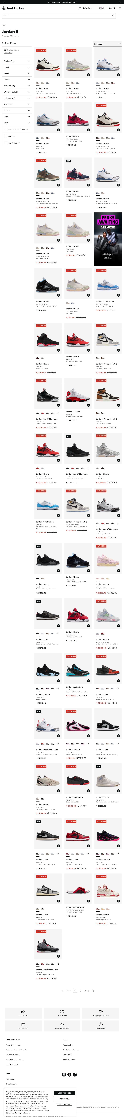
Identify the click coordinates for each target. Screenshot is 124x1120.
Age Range (8, 104)
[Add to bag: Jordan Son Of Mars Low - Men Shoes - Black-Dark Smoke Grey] (88, 460)
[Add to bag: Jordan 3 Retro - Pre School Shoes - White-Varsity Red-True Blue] (118, 185)
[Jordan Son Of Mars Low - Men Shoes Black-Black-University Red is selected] (37, 413)
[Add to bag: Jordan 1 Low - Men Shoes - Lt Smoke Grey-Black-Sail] (58, 901)
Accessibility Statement (15, 1059)
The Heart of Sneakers (71, 1050)
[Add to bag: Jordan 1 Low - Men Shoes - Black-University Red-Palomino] (58, 625)
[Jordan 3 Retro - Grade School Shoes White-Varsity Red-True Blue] (113, 138)
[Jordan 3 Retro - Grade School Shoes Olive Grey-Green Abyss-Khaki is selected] (37, 193)
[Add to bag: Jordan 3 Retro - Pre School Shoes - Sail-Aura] (88, 295)
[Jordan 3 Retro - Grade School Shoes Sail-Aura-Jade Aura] (103, 83)
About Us (66, 1045)
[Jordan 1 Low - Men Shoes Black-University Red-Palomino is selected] (37, 633)
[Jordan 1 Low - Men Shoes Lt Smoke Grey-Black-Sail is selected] (37, 909)
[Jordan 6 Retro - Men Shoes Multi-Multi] (42, 358)
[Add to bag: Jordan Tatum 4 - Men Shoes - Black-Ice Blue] (58, 680)
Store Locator (11, 1084)
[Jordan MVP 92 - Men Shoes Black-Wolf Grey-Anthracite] (42, 799)
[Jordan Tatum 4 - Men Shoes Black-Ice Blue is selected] (37, 688)
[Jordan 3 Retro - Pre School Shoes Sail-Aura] (103, 193)
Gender (7, 80)
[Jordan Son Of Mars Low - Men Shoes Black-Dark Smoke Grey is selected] (68, 468)
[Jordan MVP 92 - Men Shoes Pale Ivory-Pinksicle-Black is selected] (37, 799)
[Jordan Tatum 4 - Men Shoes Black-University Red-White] (42, 688)
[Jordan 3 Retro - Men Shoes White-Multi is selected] (37, 138)
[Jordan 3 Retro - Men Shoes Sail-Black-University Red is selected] (37, 83)
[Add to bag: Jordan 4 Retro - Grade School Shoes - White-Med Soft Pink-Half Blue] (118, 625)
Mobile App (10, 1079)
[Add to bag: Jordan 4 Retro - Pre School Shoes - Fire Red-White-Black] (88, 130)
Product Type (9, 61)
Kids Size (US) (9, 98)
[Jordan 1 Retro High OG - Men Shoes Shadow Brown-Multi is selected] (98, 413)
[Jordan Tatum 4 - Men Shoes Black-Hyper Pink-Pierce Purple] (83, 743)
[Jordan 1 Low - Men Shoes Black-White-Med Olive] (42, 909)
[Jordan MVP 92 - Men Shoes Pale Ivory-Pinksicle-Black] (42, 578)
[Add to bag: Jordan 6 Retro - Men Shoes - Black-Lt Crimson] (58, 350)
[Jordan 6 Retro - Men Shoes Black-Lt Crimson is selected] (37, 358)
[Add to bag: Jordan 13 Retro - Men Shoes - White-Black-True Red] (88, 405)
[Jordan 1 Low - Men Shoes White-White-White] (42, 633)
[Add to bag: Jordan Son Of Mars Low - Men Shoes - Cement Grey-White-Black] (58, 956)
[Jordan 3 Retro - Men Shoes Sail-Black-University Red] (72, 83)
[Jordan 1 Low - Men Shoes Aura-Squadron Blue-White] (52, 633)
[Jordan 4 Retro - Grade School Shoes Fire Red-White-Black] (103, 633)
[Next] (120, 2)
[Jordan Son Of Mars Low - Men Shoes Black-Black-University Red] (113, 523)
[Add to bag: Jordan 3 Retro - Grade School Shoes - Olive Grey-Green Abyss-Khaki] (58, 185)
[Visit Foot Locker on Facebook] (75, 1075)
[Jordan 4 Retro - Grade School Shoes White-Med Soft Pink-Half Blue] (42, 468)
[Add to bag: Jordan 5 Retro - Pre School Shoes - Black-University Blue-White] (58, 295)
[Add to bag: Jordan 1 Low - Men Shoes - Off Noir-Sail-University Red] (58, 845)
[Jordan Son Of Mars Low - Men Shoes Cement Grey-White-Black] (47, 413)
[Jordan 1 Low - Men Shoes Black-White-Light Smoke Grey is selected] (98, 743)
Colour (6, 110)
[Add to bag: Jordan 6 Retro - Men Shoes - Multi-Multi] (118, 460)
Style (6, 123)
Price (6, 117)
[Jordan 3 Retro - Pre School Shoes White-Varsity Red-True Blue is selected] (98, 193)
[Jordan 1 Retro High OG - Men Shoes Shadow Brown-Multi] (103, 358)
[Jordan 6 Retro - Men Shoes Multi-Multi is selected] (98, 468)
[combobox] (59, 15)
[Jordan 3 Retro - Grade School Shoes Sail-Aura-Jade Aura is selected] (37, 248)
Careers (66, 1055)
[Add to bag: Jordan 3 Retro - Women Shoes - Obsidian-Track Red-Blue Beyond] (88, 185)
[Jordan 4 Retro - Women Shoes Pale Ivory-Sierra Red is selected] (98, 909)
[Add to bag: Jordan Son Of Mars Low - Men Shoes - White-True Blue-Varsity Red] (58, 735)
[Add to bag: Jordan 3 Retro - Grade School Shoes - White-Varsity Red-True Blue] (118, 74)
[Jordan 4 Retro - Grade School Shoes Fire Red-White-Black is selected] (37, 468)
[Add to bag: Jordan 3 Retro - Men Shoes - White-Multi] (58, 130)
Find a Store (8, 53)
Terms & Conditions (13, 1045)
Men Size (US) (9, 86)
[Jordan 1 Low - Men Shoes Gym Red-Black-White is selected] (68, 854)
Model (6, 73)
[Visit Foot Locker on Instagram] (64, 1075)
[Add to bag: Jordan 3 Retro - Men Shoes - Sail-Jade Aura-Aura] (88, 74)
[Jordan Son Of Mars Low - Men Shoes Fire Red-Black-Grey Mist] (42, 413)
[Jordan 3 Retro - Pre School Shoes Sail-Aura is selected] (68, 303)
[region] (62, 2)
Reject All (64, 1099)
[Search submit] (113, 15)
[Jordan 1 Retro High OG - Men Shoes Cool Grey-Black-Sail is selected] (98, 358)
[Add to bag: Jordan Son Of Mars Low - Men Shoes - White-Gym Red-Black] (118, 515)
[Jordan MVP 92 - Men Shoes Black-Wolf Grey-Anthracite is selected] (37, 578)
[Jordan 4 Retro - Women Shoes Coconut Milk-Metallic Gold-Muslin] (107, 578)
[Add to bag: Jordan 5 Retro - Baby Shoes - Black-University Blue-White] (88, 570)
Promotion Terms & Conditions (17, 1050)
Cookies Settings (64, 1105)
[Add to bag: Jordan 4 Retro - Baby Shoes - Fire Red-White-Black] (88, 625)
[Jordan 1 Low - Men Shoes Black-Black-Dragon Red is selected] (98, 688)
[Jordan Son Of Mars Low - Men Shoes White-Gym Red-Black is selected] (98, 523)
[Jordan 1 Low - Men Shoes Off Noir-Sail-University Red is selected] (37, 854)
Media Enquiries (69, 1059)
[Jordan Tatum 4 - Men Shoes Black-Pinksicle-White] (47, 688)
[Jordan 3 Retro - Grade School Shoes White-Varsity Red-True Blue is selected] (98, 83)
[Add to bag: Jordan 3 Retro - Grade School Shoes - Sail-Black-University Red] (118, 130)
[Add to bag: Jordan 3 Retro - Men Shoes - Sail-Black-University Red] (58, 74)
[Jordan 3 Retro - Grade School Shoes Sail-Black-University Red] (113, 83)
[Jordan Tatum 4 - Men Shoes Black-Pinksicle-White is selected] (68, 743)
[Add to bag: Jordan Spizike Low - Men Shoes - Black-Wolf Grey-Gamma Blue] (88, 680)
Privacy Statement (13, 1055)
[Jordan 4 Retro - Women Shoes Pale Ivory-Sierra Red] (103, 578)
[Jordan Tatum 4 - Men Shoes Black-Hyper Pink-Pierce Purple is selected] (98, 854)
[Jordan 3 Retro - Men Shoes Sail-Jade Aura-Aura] (42, 83)
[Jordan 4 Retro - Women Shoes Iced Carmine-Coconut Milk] (107, 909)
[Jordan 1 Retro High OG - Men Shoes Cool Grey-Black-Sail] (103, 413)
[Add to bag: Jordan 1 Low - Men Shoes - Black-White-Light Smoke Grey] (118, 735)
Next (87, 991)
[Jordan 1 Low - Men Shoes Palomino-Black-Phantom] (47, 633)
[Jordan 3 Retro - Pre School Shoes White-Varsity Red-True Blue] (72, 303)
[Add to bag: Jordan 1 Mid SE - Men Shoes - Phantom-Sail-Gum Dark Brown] (118, 790)
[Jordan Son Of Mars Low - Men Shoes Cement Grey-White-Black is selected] (37, 964)
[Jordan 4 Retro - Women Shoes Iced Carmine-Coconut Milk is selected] (98, 578)
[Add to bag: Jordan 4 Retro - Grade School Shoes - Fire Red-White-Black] (58, 460)
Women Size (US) (11, 92)
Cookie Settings (12, 1064)
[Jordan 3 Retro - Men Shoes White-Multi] (47, 83)
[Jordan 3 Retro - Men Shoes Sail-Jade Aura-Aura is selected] (68, 83)
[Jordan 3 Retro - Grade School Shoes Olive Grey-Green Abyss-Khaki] (107, 83)
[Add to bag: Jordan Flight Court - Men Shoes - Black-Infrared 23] (88, 790)
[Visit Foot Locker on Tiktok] (69, 1075)
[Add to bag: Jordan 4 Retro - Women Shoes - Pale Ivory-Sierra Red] (118, 901)
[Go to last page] (93, 990)
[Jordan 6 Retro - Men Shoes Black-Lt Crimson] (103, 468)
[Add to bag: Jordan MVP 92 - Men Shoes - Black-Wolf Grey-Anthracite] (58, 570)
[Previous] (4, 2)
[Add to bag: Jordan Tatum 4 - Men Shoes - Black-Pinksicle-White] (88, 735)
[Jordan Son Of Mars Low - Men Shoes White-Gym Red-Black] (52, 413)
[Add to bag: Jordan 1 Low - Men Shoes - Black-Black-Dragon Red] (118, 680)
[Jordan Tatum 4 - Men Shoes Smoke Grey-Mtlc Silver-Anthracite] (52, 688)
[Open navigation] (119, 15)
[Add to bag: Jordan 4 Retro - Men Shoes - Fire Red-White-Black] (88, 350)
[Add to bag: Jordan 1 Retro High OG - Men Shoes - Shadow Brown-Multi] (118, 405)
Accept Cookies (64, 1093)
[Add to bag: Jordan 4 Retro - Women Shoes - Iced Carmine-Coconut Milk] (118, 570)
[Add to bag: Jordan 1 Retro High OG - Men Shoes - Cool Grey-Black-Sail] (118, 350)
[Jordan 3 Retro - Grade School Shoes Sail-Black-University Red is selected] (98, 138)
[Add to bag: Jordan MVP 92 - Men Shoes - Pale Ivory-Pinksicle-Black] (58, 790)
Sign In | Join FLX (108, 8)
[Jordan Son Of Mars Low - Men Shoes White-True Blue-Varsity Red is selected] (37, 743)
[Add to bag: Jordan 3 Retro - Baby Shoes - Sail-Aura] (88, 240)
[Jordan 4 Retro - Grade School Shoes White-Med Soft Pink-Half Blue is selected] (98, 633)
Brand (6, 67)
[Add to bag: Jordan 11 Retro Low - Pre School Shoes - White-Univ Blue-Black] (118, 295)
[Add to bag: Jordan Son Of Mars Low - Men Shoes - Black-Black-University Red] (58, 405)
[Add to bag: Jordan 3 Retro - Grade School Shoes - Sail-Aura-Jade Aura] (58, 240)
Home (4, 25)
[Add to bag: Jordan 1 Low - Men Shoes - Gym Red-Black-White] (88, 845)
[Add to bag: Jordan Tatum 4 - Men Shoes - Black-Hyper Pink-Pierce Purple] (118, 845)
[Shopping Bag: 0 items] (120, 8)
